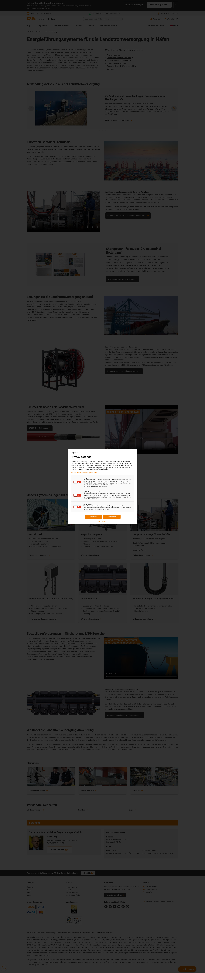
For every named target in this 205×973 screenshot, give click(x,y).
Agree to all (112, 517)
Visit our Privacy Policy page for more (84, 472)
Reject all (93, 517)
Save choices (102, 521)
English (73, 453)
